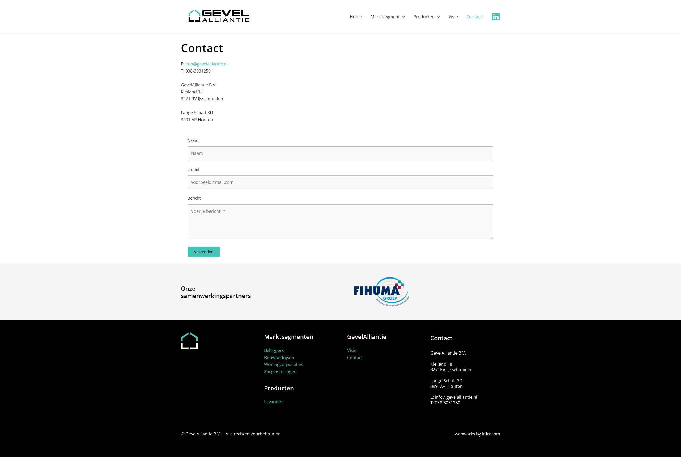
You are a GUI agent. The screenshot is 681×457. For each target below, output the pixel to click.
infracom (491, 434)
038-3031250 (447, 403)
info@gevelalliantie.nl (206, 64)
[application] (402, 16)
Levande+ (273, 402)
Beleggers (274, 350)
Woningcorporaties (283, 364)
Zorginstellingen (280, 372)
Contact (355, 357)
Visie (351, 350)
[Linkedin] (496, 17)
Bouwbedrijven (279, 357)
